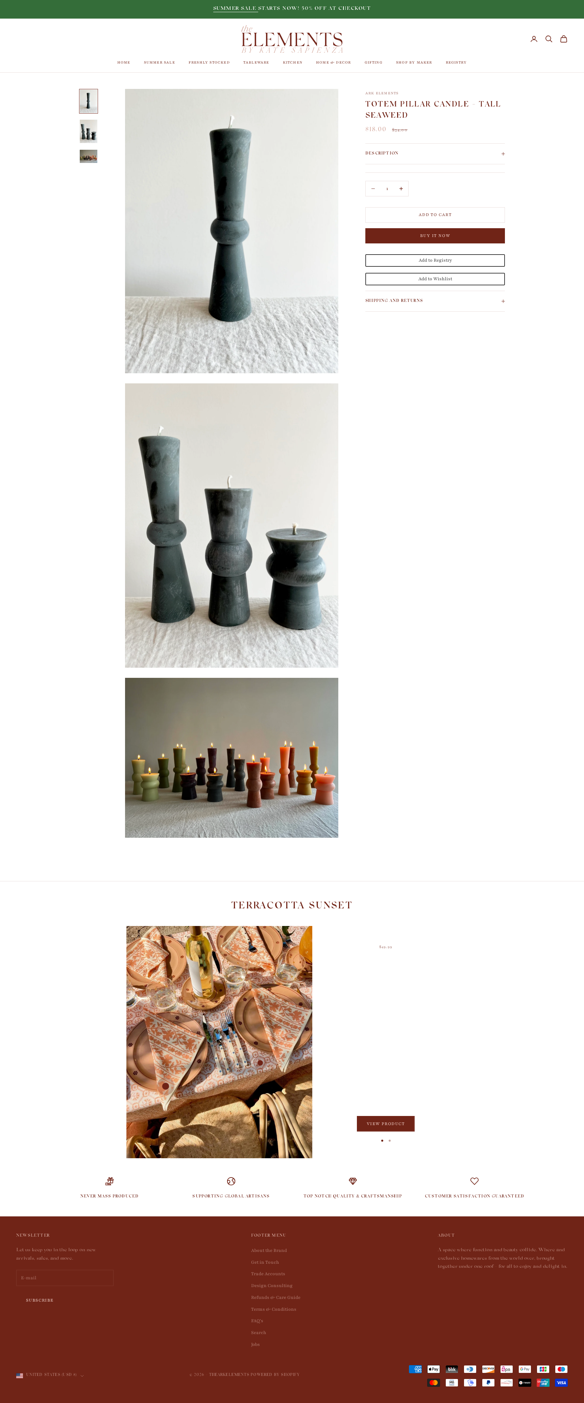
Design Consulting (272, 1286)
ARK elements (381, 93)
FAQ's (257, 1321)
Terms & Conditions (273, 1309)
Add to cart (435, 214)
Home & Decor (333, 62)
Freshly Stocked (209, 62)
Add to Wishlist (435, 279)
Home (123, 62)
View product (386, 1123)
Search (258, 1333)
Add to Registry (435, 261)
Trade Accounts (268, 1274)
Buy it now (435, 235)
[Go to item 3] (88, 156)
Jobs (255, 1344)
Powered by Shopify (275, 1375)
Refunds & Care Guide (275, 1297)
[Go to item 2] (88, 131)
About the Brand (269, 1250)
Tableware (256, 62)
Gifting (374, 62)
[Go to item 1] (88, 101)
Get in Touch (265, 1262)
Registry (456, 62)
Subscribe (40, 1300)
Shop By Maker (414, 62)
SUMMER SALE (235, 9)
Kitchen (292, 62)
